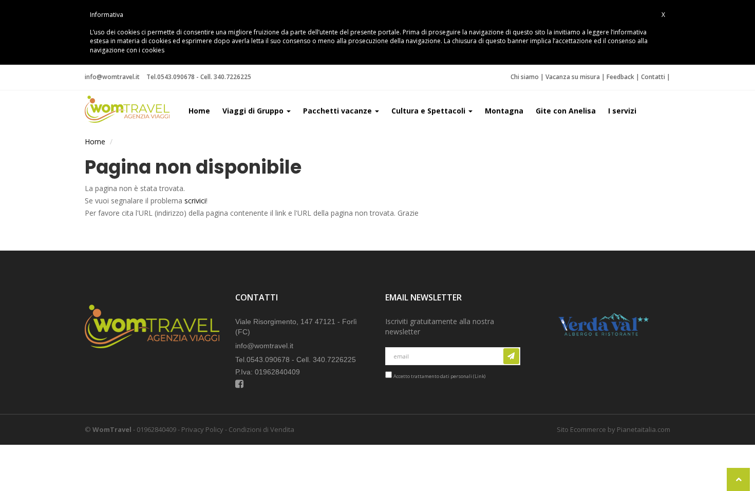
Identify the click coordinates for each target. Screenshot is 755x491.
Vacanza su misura (572, 76)
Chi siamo (525, 76)
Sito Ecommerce (581, 429)
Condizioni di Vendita (261, 429)
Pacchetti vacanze (338, 111)
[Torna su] (738, 479)
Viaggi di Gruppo (254, 111)
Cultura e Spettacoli (429, 111)
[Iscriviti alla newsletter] (511, 356)
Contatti (653, 76)
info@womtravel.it (112, 76)
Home (199, 111)
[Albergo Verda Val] (603, 317)
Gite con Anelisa (566, 111)
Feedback (620, 76)
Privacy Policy (202, 429)
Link (479, 376)
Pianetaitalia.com (643, 429)
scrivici (195, 200)
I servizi (622, 111)
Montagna (504, 111)
